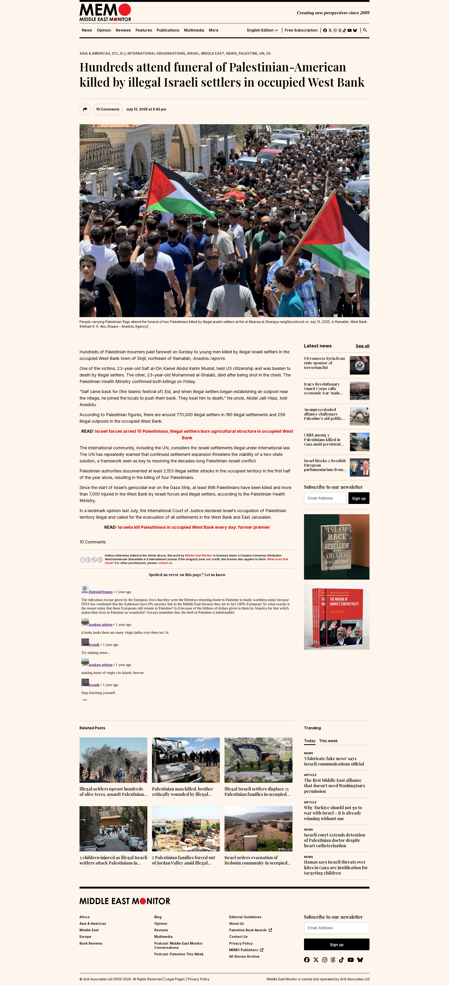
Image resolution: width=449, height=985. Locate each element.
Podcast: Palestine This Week (178, 954)
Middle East (212, 53)
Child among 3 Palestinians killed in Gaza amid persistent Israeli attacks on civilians (322, 439)
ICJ (123, 53)
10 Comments (107, 109)
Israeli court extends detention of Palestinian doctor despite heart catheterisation (334, 840)
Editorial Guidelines (245, 917)
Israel (193, 53)
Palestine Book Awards (248, 930)
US (268, 53)
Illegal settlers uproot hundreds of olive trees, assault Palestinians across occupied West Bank (113, 792)
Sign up (359, 498)
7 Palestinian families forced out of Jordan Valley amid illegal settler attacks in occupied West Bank (183, 861)
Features (144, 30)
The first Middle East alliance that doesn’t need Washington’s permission (334, 786)
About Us (236, 923)
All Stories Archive (244, 956)
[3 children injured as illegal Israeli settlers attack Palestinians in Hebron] (113, 828)
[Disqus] (187, 642)
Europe (85, 937)
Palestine (248, 53)
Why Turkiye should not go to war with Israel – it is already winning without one (333, 813)
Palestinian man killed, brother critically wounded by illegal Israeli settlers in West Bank (182, 792)
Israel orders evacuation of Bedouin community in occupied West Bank (255, 861)
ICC (115, 53)
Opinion (104, 30)
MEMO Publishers (243, 950)
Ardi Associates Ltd (354, 979)
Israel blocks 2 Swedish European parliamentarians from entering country (325, 465)
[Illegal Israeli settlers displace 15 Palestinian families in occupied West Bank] (258, 760)
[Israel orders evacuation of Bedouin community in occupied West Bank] (258, 828)
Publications (168, 30)
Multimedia (194, 30)
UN (261, 53)
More (213, 30)
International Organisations (156, 53)
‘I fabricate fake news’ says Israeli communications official (334, 761)
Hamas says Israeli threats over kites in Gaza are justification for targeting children (336, 867)
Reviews (123, 30)
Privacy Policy (241, 943)
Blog (158, 917)
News (87, 30)
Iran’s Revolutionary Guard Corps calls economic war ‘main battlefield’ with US (322, 388)
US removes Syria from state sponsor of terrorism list (324, 363)
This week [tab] (328, 740)
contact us (165, 563)
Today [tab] (309, 740)
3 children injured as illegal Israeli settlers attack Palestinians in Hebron (113, 861)
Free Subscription (301, 30)
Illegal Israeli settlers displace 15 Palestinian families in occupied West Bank (256, 792)
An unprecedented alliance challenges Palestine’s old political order (324, 414)
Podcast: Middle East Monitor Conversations (178, 945)
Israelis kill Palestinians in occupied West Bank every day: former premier (194, 527)
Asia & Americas (95, 53)
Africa (85, 917)
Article (310, 775)
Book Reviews (91, 943)
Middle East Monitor (199, 555)
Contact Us (238, 937)
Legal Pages (175, 979)
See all (362, 346)
